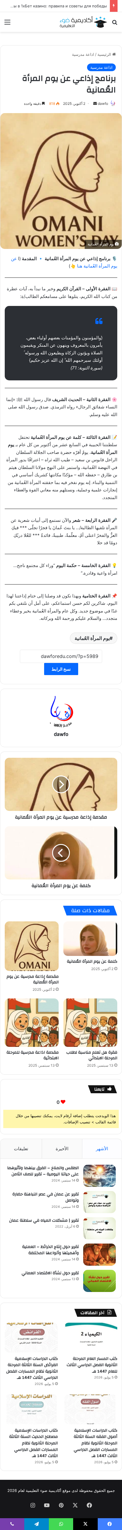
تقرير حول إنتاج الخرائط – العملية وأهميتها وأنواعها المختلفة (50, 1250)
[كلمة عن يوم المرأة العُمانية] (90, 938)
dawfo (61, 734)
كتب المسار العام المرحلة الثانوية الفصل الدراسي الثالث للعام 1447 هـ (92, 1365)
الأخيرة (62, 1148)
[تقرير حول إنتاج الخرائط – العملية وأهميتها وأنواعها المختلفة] (99, 1255)
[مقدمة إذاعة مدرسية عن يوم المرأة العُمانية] (32, 946)
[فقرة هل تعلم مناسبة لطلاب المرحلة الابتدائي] (90, 1022)
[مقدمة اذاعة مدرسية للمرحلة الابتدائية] (32, 1022)
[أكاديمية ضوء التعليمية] (83, 22)
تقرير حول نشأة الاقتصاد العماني (50, 1273)
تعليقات (21, 1148)
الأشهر (102, 1148)
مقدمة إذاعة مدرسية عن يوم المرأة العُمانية (33, 979)
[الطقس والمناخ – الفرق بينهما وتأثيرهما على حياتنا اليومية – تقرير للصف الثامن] (99, 1176)
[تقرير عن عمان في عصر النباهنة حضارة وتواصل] (99, 1202)
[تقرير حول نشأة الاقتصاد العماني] (99, 1281)
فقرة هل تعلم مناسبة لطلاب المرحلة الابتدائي (91, 1055)
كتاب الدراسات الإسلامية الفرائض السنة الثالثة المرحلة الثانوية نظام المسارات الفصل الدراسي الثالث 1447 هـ (32, 1368)
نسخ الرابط (61, 669)
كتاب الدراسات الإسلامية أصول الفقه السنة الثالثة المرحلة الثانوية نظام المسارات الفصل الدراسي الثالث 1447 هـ (95, 1443)
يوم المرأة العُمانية (92, 638)
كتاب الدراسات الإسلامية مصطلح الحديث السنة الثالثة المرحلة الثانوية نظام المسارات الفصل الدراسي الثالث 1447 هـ (33, 1443)
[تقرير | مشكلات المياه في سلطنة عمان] (99, 1228)
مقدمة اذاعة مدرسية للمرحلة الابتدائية (33, 1055)
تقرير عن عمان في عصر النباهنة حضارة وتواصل (45, 1197)
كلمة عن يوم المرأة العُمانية (92, 961)
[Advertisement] (61, 96)
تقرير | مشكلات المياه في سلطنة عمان (44, 1220)
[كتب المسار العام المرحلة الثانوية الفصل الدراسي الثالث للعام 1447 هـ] (90, 1338)
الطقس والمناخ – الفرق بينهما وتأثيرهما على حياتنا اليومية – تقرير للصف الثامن (43, 1171)
